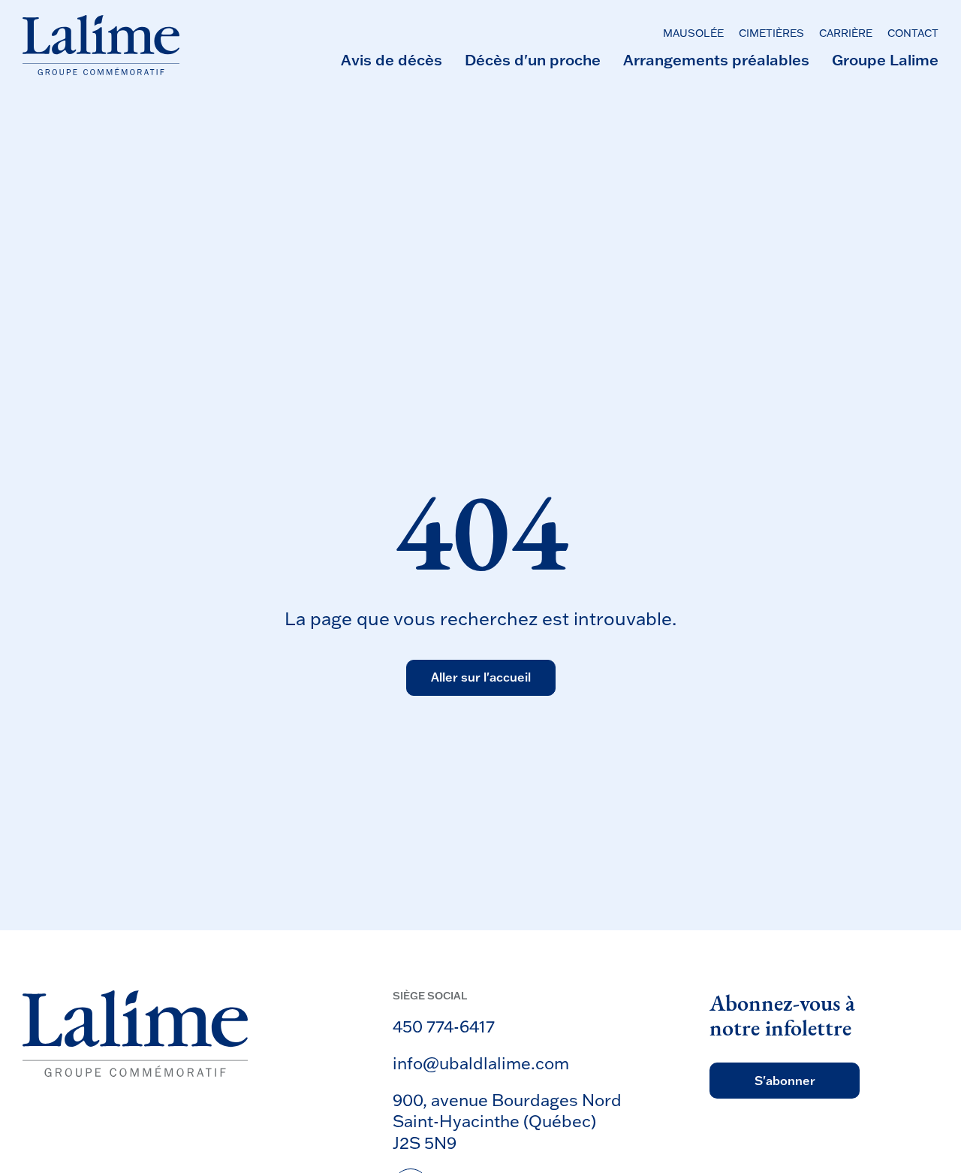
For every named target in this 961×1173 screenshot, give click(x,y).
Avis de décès (391, 59)
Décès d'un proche (533, 59)
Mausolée (693, 34)
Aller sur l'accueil (481, 677)
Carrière (845, 34)
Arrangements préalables (716, 59)
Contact (912, 34)
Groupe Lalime (885, 59)
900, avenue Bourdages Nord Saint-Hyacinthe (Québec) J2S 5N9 (507, 1121)
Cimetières (771, 34)
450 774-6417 (444, 1026)
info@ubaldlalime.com (481, 1063)
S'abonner (785, 1080)
